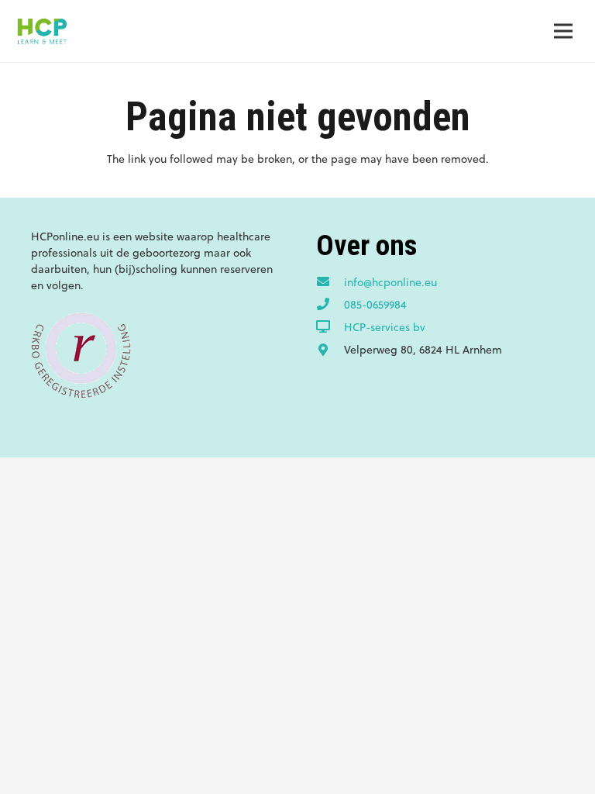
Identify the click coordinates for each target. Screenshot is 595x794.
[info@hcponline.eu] (330, 282)
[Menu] (563, 31)
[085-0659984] (330, 305)
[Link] (41, 31)
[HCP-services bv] (330, 327)
